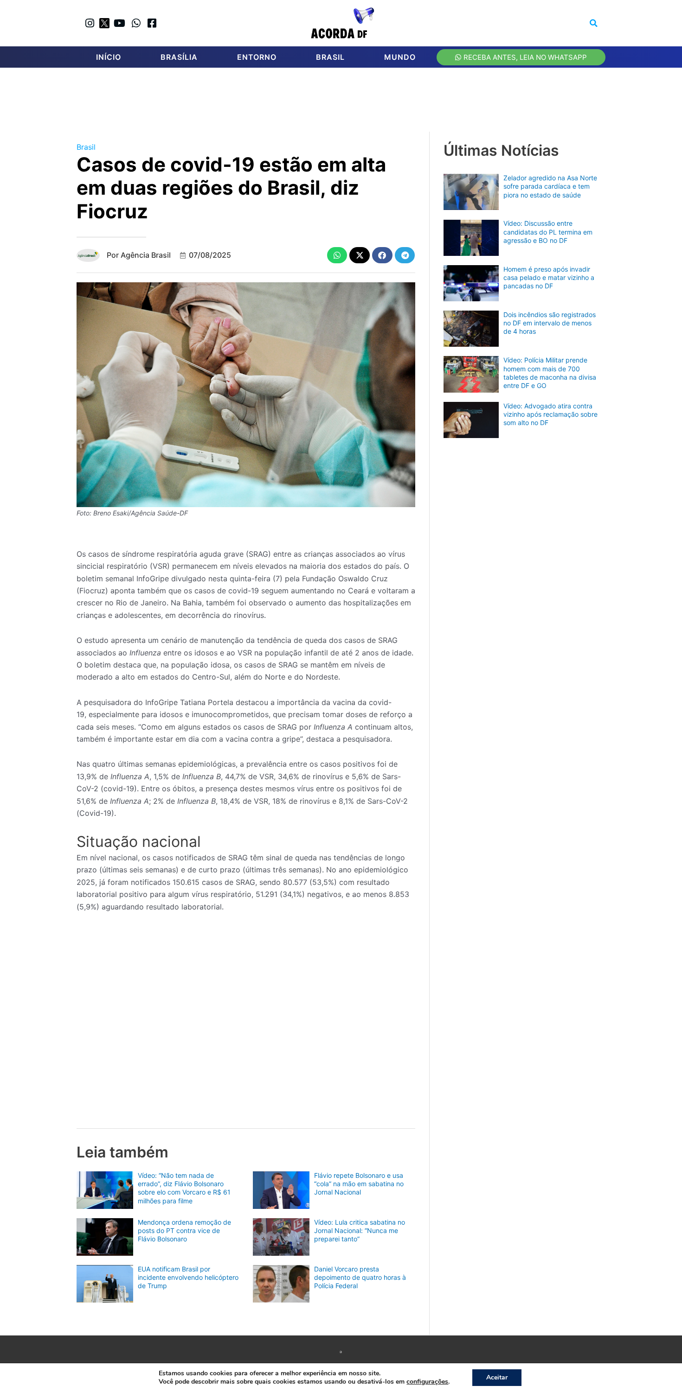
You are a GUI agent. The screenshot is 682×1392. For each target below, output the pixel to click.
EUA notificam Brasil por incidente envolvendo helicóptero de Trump (188, 1277)
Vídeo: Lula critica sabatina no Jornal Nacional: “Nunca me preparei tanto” (359, 1230)
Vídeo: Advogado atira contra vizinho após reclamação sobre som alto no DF (550, 414)
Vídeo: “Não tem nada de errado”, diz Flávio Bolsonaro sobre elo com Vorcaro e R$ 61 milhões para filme (184, 1188)
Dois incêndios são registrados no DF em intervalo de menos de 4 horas (549, 323)
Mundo (400, 57)
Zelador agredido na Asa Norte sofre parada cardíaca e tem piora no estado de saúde (550, 186)
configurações (427, 1382)
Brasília (179, 57)
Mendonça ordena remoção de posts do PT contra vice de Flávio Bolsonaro (184, 1230)
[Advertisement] (346, 102)
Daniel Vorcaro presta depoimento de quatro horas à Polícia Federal (360, 1277)
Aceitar (497, 1377)
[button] (594, 23)
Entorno (257, 57)
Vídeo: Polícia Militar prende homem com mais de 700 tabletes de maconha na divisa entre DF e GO (549, 372)
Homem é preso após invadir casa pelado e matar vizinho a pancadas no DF (548, 277)
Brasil (330, 57)
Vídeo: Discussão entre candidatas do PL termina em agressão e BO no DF (547, 231)
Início (108, 57)
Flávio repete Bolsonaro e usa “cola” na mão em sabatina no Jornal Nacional (359, 1183)
